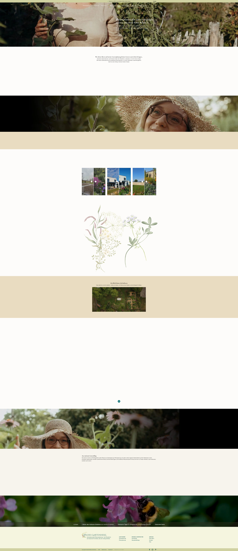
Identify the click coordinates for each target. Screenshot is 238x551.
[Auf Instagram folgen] (152, 549)
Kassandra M (89, 380)
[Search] (155, 5)
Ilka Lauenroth (136, 390)
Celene (110, 382)
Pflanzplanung (95, 5)
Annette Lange (136, 369)
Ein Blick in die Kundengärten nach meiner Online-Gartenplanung (109, 477)
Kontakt (154, 1)
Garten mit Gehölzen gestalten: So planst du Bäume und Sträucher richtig (128, 477)
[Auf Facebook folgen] (149, 549)
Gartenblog (104, 5)
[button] (119, 299)
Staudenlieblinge (142, 5)
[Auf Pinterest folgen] (155, 549)
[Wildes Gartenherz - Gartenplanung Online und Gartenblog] (119, 5)
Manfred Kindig (89, 363)
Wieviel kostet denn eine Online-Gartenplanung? (90, 476)
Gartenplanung (86, 5)
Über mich (134, 5)
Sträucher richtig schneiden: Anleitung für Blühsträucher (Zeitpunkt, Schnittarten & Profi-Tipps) (147, 477)
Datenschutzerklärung (96, 517)
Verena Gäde (112, 365)
